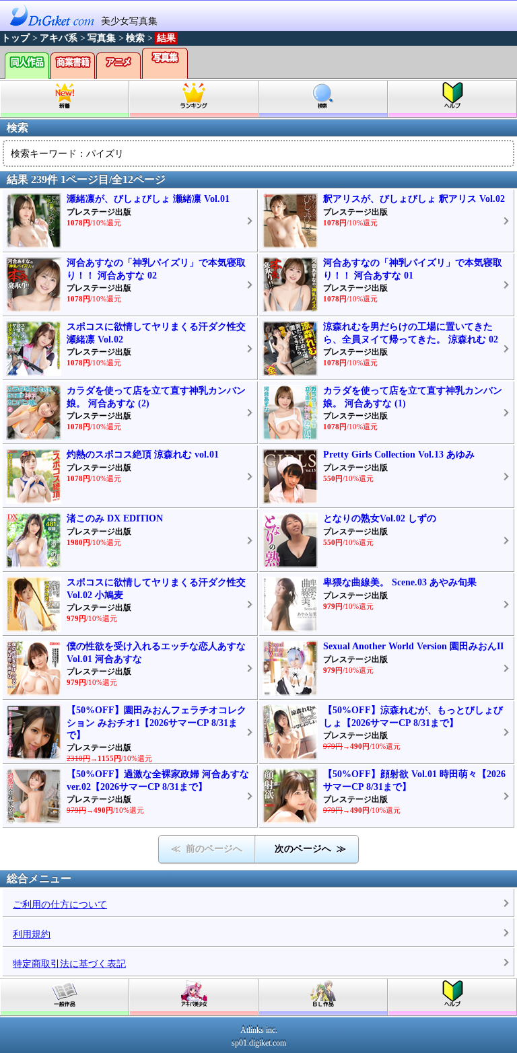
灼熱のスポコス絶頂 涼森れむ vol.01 (143, 454)
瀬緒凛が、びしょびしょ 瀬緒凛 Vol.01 (148, 199)
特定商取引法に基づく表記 (69, 964)
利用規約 (31, 934)
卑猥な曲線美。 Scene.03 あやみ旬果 (400, 582)
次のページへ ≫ (310, 849)
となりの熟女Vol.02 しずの (379, 518)
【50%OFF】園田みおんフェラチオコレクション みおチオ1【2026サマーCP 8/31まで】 (156, 722)
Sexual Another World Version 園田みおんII (413, 646)
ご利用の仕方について (60, 905)
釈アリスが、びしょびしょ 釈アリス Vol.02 (414, 199)
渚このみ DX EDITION (115, 518)
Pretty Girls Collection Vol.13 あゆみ (399, 454)
